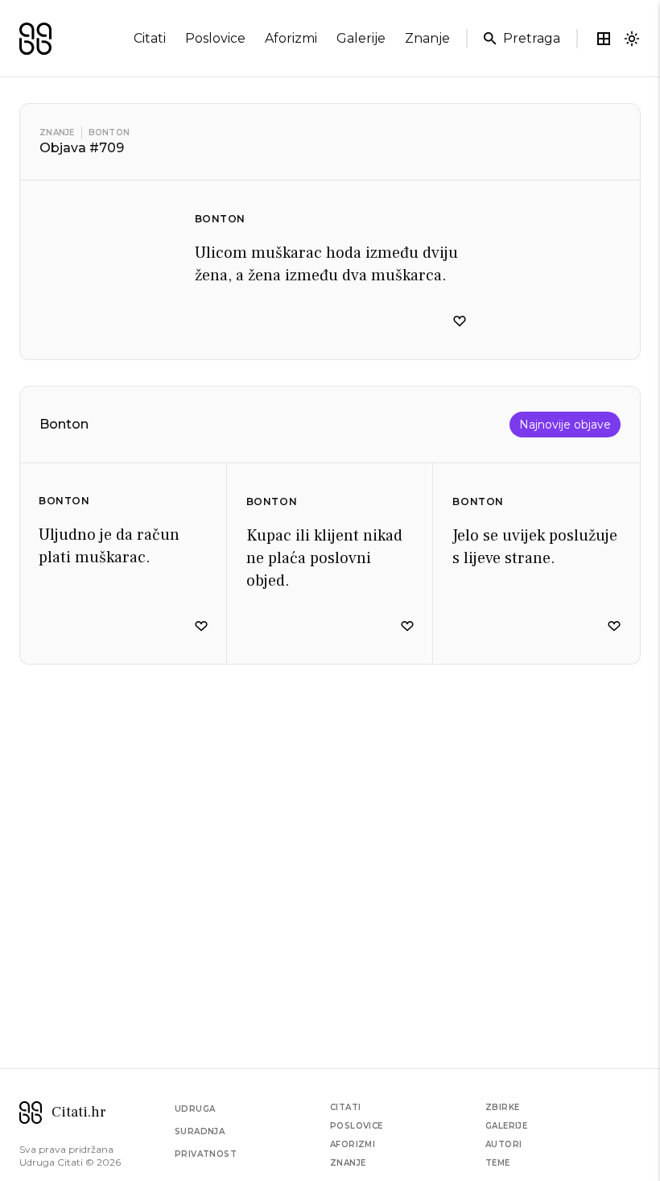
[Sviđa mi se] (459, 321)
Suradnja (200, 1131)
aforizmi (291, 38)
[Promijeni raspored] (603, 39)
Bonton (109, 132)
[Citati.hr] (35, 39)
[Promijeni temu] (632, 39)
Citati (345, 1107)
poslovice (215, 38)
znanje (427, 38)
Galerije (506, 1126)
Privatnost (206, 1154)
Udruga (195, 1109)
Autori (503, 1144)
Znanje (57, 132)
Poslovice (356, 1126)
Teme (497, 1163)
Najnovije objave (565, 424)
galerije (361, 38)
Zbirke (502, 1107)
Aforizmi (352, 1144)
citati (150, 38)
